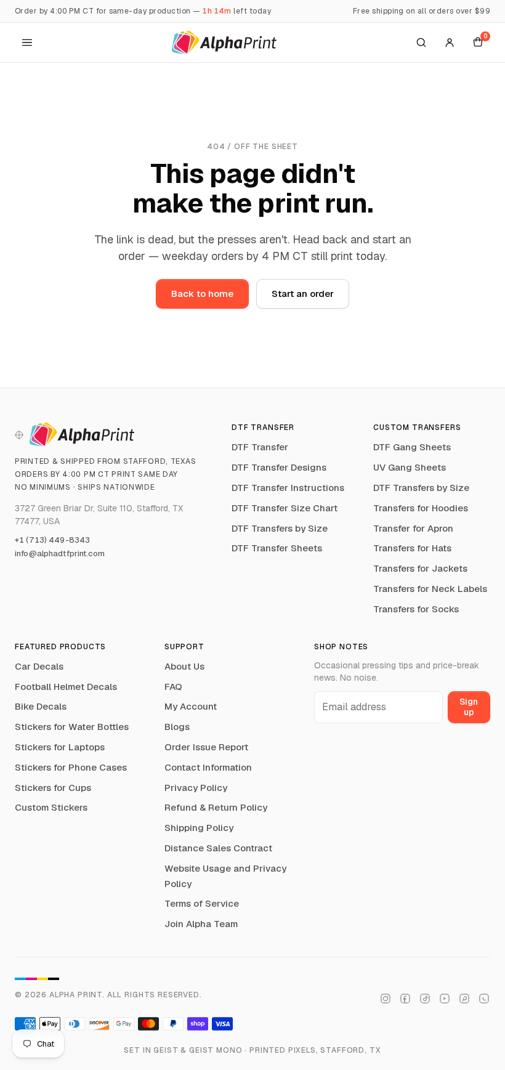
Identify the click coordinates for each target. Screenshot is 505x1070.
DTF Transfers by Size (280, 528)
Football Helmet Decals (66, 686)
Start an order (303, 293)
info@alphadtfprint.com (60, 553)
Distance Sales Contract (218, 848)
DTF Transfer (260, 447)
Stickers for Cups (53, 787)
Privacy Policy (195, 787)
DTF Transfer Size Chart (284, 508)
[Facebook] (405, 998)
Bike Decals (41, 706)
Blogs (177, 726)
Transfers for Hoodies (420, 508)
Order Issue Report (206, 747)
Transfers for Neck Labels (430, 588)
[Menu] (27, 42)
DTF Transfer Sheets (277, 548)
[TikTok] (425, 998)
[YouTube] (444, 998)
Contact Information (208, 767)
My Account (190, 706)
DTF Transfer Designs (279, 467)
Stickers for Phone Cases (71, 767)
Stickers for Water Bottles (72, 726)
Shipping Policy (198, 827)
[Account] (449, 42)
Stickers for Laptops (60, 747)
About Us (184, 666)
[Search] (421, 42)
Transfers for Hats (412, 548)
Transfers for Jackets (420, 568)
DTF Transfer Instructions (288, 487)
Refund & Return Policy (215, 807)
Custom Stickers (51, 807)
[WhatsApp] (484, 998)
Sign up (468, 707)
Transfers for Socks (416, 609)
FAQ (173, 686)
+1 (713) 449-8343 (52, 540)
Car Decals (39, 666)
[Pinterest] (464, 998)
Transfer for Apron (413, 528)
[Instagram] (385, 998)
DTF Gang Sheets (412, 447)
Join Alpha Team (201, 924)
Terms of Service (201, 903)
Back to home (202, 293)
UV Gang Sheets (409, 467)
